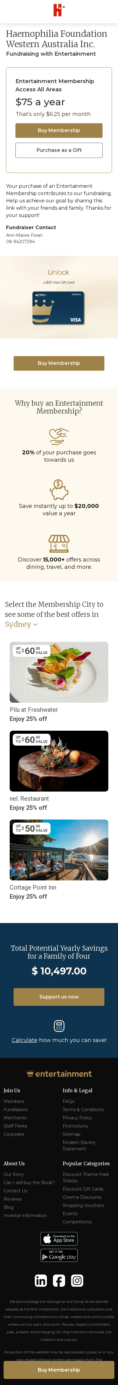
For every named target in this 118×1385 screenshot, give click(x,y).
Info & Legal (78, 1090)
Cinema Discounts (82, 1197)
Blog (9, 1207)
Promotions (75, 1126)
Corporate (14, 1134)
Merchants (15, 1118)
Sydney (18, 624)
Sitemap (71, 1134)
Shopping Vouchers (83, 1205)
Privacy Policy (77, 1118)
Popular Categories (86, 1163)
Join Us (12, 1090)
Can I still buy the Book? (29, 1182)
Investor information (25, 1215)
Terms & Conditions (83, 1109)
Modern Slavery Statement (79, 1146)
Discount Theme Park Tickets (86, 1178)
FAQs (68, 1101)
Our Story (14, 1174)
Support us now (59, 997)
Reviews (12, 1199)
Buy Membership (59, 130)
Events (70, 1213)
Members (14, 1101)
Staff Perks (15, 1126)
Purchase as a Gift (59, 150)
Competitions (77, 1222)
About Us (14, 1163)
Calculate (25, 1040)
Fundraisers (16, 1109)
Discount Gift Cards (83, 1189)
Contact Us (15, 1191)
